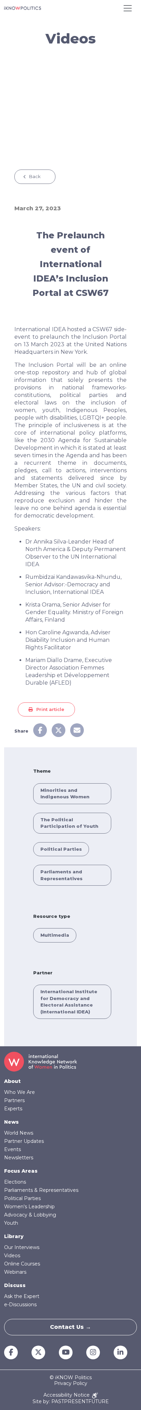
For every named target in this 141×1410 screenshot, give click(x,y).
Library (14, 1236)
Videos (12, 1255)
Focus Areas (21, 1171)
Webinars (15, 1272)
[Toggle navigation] (127, 8)
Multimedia (54, 935)
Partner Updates (24, 1141)
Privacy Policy (70, 1383)
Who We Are (19, 1092)
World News (18, 1133)
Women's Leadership (29, 1206)
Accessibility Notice (67, 1395)
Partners (14, 1100)
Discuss (15, 1285)
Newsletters (18, 1158)
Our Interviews (21, 1247)
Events (12, 1149)
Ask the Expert (21, 1296)
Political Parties (61, 849)
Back (35, 176)
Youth (11, 1223)
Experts (13, 1109)
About (12, 1081)
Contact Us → (70, 1327)
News (11, 1122)
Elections (15, 1182)
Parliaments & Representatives (41, 1190)
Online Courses (22, 1264)
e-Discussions (20, 1304)
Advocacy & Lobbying (30, 1215)
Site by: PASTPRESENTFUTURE (71, 1402)
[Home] (22, 8)
